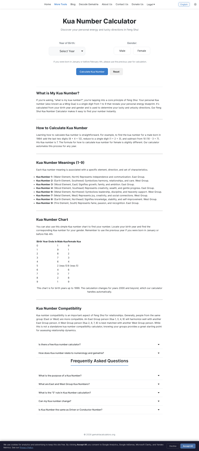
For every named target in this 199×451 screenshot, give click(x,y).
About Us (107, 4)
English (184, 4)
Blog (73, 4)
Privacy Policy (26, 447)
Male (122, 50)
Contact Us (122, 4)
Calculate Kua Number (92, 71)
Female (142, 50)
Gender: (132, 43)
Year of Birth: (67, 43)
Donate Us (137, 4)
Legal (151, 4)
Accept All (188, 446)
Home (47, 4)
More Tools (60, 4)
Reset (116, 71)
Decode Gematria (88, 4)
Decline (172, 446)
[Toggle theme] (195, 4)
